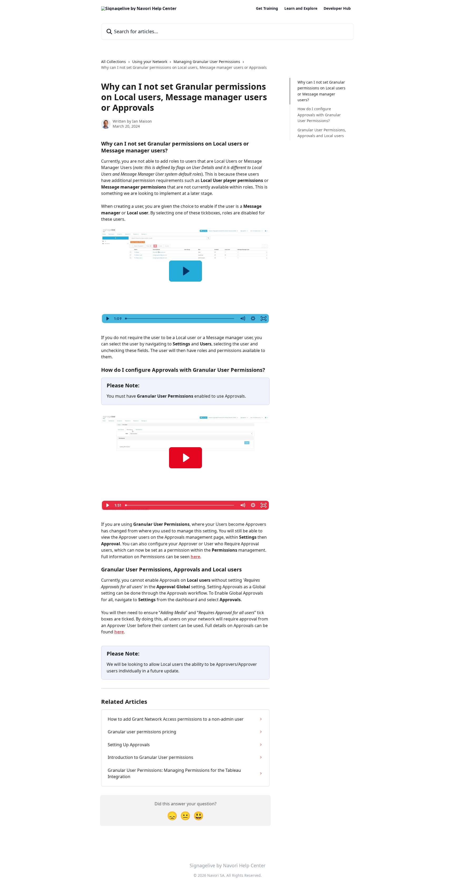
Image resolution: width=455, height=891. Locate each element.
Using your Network (149, 61)
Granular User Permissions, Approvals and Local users (322, 132)
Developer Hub (337, 8)
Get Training (267, 8)
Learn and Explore (300, 8)
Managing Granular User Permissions (207, 61)
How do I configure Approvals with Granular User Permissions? (319, 114)
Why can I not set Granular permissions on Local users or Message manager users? (321, 91)
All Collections (113, 61)
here (195, 557)
